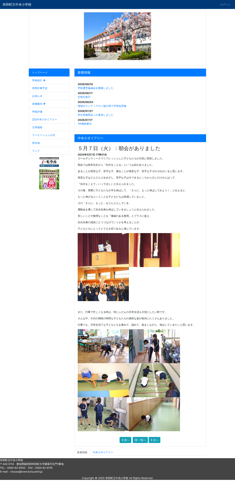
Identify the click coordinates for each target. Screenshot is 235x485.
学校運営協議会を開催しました (96, 88)
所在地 (36, 142)
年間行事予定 (39, 88)
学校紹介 (37, 80)
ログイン (225, 4)
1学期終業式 (85, 123)
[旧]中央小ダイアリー (44, 119)
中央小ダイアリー (103, 452)
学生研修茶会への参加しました (96, 114)
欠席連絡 (37, 127)
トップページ (39, 72)
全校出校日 (84, 97)
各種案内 (37, 103)
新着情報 (82, 452)
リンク (36, 150)
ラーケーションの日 (43, 135)
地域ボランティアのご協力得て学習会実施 (102, 105)
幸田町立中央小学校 (17, 4)
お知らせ (37, 96)
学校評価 (37, 111)
